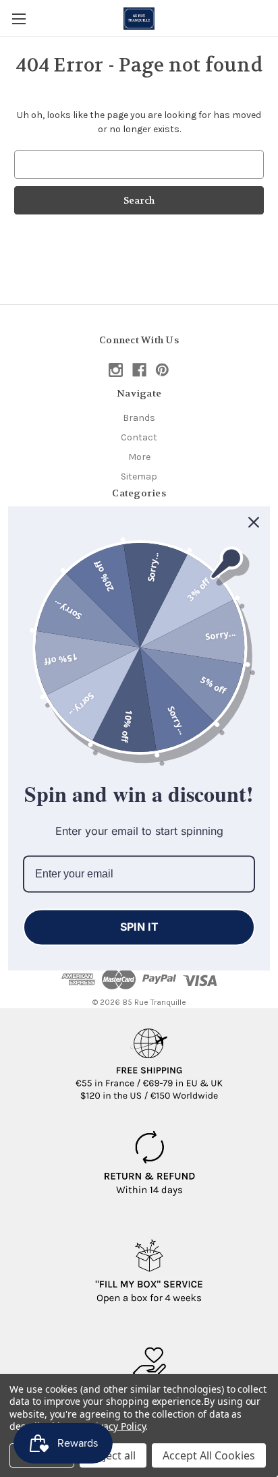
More (139, 457)
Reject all (113, 1455)
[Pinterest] (162, 370)
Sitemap (139, 476)
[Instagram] (116, 370)
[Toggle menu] (18, 18)
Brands (139, 418)
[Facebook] (139, 370)
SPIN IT (139, 926)
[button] (149, 1058)
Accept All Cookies (209, 1455)
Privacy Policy (115, 1426)
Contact (139, 437)
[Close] (254, 522)
